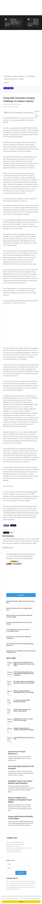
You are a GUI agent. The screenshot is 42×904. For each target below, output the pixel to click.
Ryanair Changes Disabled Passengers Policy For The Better (24, 691)
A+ (33, 90)
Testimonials (30, 76)
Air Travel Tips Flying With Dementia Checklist (22, 701)
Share (6, 525)
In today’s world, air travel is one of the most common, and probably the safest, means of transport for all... (19, 758)
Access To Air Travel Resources (16, 753)
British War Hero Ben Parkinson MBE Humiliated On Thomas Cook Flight (24, 664)
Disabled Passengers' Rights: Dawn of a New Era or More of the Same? (13, 22)
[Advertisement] (21, 52)
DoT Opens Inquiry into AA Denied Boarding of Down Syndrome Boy (24, 682)
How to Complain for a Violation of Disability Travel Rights (20, 800)
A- (37, 90)
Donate (21, 79)
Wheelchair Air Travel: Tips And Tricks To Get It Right (23, 719)
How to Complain (19, 76)
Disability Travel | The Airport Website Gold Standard (20, 782)
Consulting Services (10, 79)
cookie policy (14, 887)
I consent (21, 901)
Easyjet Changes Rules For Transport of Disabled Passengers (24, 729)
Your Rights (8, 76)
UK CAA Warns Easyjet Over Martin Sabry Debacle (22, 710)
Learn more (36, 898)
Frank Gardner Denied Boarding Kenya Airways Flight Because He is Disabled (24, 673)
